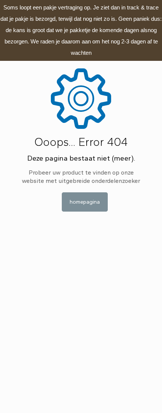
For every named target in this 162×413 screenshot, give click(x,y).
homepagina (85, 202)
